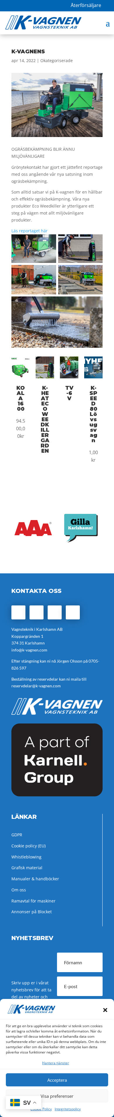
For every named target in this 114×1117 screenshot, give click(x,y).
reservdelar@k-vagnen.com (36, 685)
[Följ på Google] (55, 612)
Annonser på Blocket (31, 911)
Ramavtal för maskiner (33, 901)
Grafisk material (26, 867)
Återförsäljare (86, 5)
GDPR (16, 834)
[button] (105, 1010)
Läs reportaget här (29, 230)
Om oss (18, 890)
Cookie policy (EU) (28, 846)
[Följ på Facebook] (18, 612)
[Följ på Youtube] (73, 612)
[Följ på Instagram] (37, 612)
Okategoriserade (56, 60)
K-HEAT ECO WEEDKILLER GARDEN (45, 419)
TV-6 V (69, 393)
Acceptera (57, 1080)
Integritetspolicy (68, 1109)
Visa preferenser (57, 1096)
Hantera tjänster (55, 1062)
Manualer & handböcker (35, 878)
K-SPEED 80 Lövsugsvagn (93, 414)
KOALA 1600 (20, 398)
